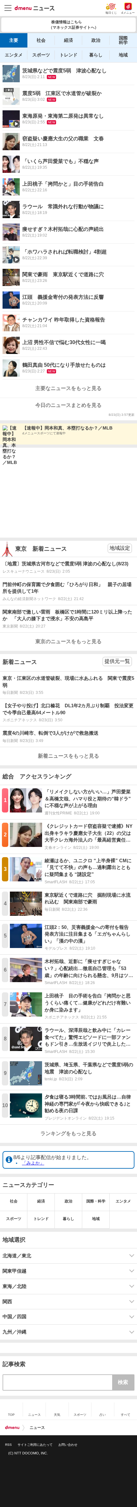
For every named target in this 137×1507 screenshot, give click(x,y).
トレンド (68, 54)
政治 (95, 40)
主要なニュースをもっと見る (68, 388)
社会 (41, 40)
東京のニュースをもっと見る (68, 641)
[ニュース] (34, 8)
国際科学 (123, 40)
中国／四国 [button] (14, 1316)
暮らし (96, 54)
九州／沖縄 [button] (14, 1331)
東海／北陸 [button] (14, 1286)
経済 (68, 40)
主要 (13, 40)
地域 (123, 54)
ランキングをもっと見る (68, 1133)
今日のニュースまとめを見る (68, 405)
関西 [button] (7, 1301)
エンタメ (14, 54)
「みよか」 (33, 1162)
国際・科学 (95, 1201)
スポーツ (41, 54)
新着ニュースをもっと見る (68, 756)
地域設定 (120, 548)
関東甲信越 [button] (14, 1271)
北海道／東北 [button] (17, 1255)
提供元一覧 (117, 661)
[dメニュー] (12, 1427)
